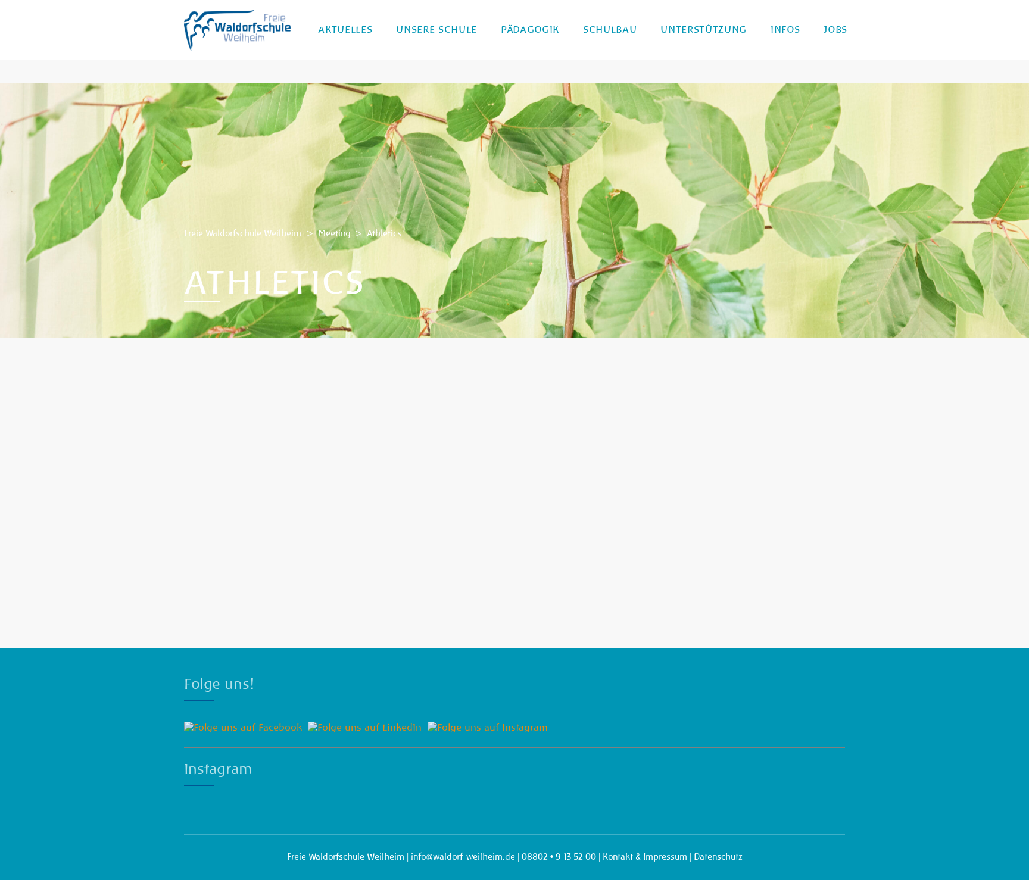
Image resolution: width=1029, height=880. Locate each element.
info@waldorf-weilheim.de (463, 857)
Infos (785, 29)
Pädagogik (530, 29)
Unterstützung (703, 29)
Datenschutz (718, 857)
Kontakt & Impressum (645, 857)
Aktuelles (345, 29)
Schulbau (610, 29)
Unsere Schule (436, 29)
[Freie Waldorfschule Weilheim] (237, 30)
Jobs (835, 29)
